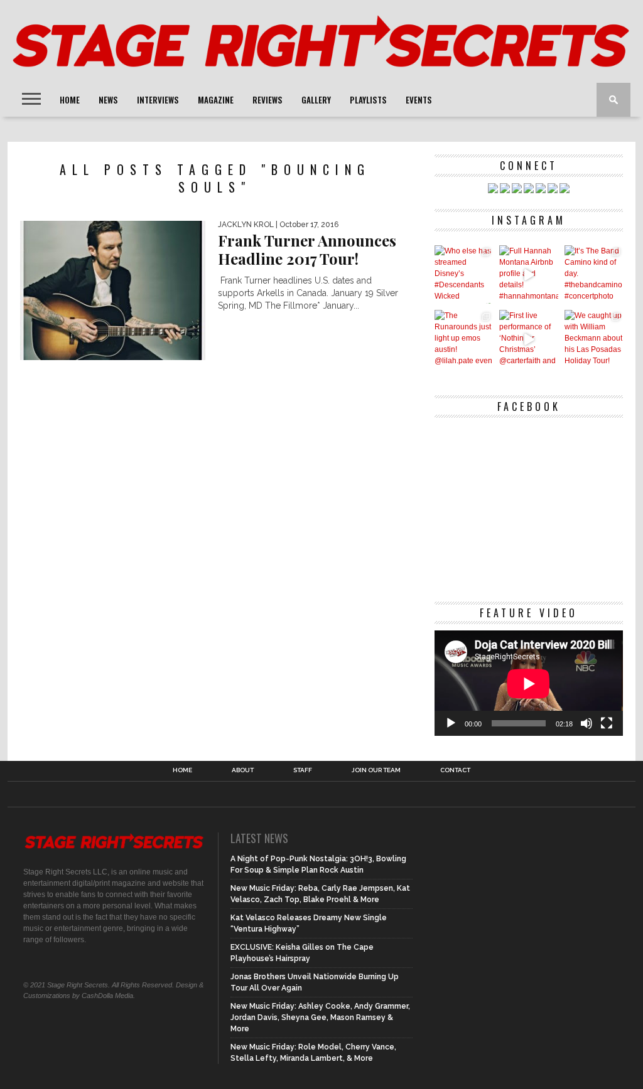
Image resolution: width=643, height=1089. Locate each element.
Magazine (216, 99)
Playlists (368, 99)
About (243, 770)
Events (419, 99)
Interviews (158, 99)
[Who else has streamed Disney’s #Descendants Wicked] (464, 274)
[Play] (451, 723)
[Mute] (586, 723)
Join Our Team (376, 770)
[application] (529, 683)
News (108, 99)
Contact (455, 770)
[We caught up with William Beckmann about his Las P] (594, 339)
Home (70, 99)
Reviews (267, 99)
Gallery (316, 99)
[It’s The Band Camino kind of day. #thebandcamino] (594, 274)
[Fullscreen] (606, 723)
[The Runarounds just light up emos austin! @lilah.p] (464, 339)
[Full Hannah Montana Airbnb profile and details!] (528, 274)
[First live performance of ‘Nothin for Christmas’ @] (528, 339)
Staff (302, 770)
